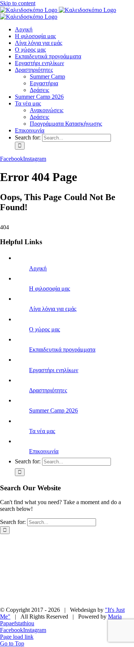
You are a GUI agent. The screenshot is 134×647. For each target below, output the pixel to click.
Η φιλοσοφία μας (49, 288)
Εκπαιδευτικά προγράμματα (62, 349)
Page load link (17, 637)
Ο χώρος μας (44, 329)
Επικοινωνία (43, 451)
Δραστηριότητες (48, 390)
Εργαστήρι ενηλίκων (53, 370)
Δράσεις (35, 577)
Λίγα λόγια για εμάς (52, 309)
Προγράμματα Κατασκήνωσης (52, 597)
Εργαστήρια (92, 570)
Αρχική (38, 268)
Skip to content (17, 3)
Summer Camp (45, 570)
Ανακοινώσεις (87, 583)
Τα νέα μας (42, 431)
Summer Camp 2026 (53, 410)
